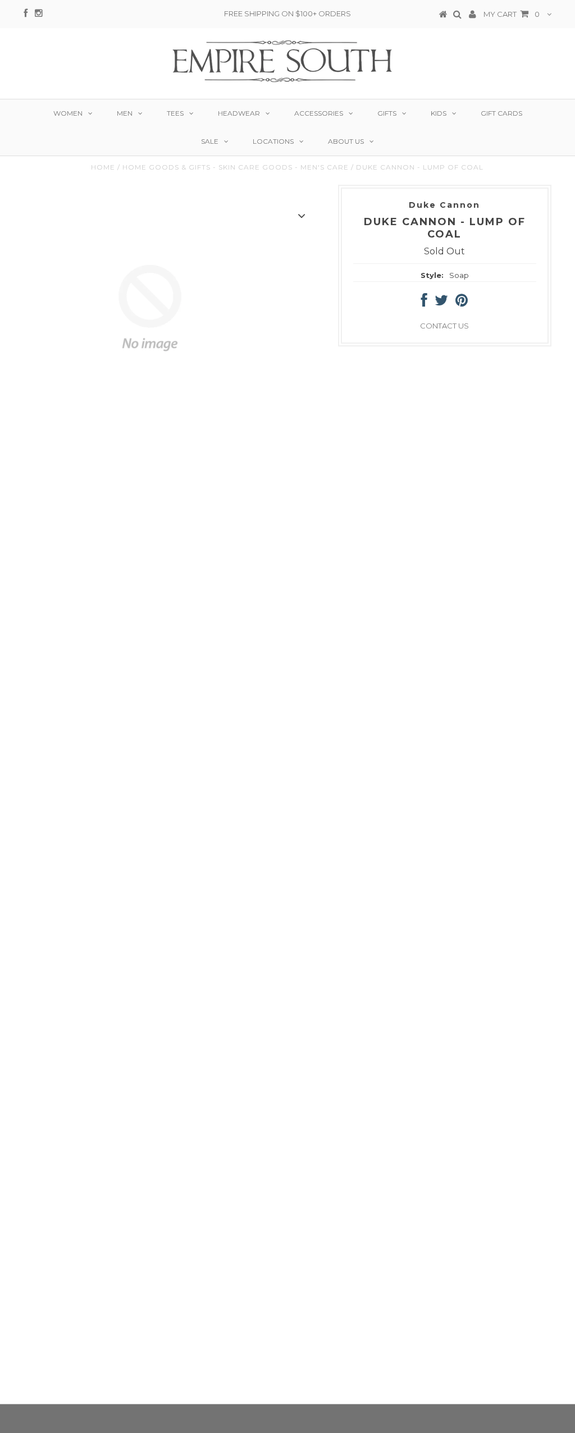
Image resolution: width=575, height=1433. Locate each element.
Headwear (239, 113)
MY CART (511, 14)
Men (125, 113)
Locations (273, 141)
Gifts (386, 113)
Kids (438, 113)
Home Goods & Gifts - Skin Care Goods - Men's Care (235, 167)
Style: (432, 275)
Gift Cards (501, 113)
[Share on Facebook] (424, 302)
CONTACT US (444, 325)
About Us (346, 141)
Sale (209, 141)
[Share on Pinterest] (461, 302)
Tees (175, 113)
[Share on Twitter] (441, 302)
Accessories (318, 113)
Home (103, 167)
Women (68, 113)
